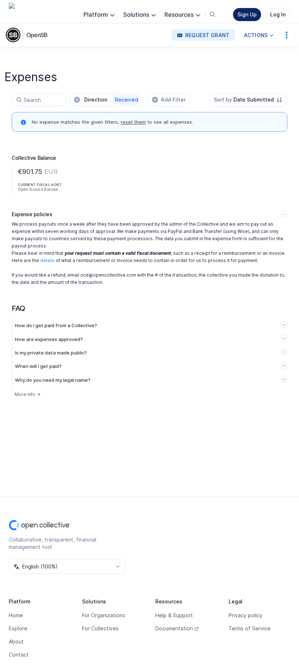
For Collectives (100, 628)
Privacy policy (246, 615)
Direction (111, 99)
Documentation (174, 628)
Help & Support (174, 615)
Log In (278, 14)
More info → (27, 394)
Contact (19, 654)
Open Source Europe (38, 189)
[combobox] (248, 99)
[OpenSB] (14, 35)
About (16, 641)
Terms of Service (250, 628)
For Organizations (103, 615)
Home (16, 615)
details (47, 260)
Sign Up (247, 14)
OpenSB (36, 35)
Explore (18, 628)
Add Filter (173, 99)
